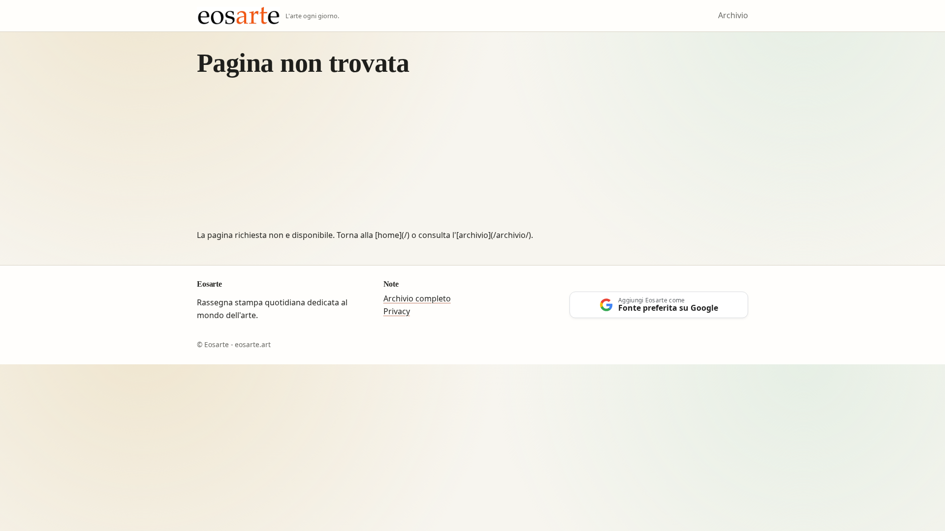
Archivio (733, 15)
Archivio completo (417, 298)
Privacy (396, 311)
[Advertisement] (472, 155)
